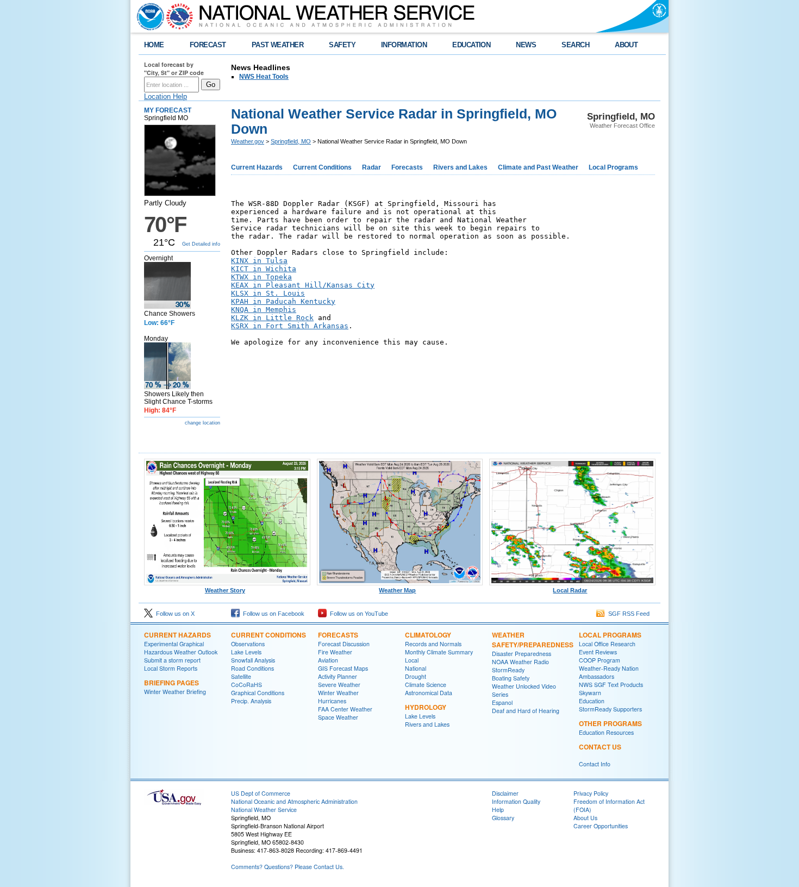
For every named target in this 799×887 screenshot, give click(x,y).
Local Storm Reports (170, 668)
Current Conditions (322, 167)
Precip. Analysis (251, 701)
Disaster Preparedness (521, 653)
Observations (248, 644)
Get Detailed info (201, 244)
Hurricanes (332, 701)
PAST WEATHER (278, 45)
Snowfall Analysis (253, 660)
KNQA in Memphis (263, 309)
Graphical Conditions (257, 693)
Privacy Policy (590, 793)
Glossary (503, 818)
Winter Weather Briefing (175, 692)
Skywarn (590, 693)
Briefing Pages (171, 683)
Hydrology (425, 707)
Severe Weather (339, 684)
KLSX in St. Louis (268, 293)
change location (202, 423)
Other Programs (610, 723)
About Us (585, 818)
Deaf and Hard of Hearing (525, 711)
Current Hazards (257, 167)
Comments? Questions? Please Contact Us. (287, 867)
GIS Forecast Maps (343, 668)
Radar (371, 167)
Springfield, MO (291, 141)
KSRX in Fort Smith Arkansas (289, 326)
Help (498, 809)
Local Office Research (607, 644)
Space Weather (338, 717)
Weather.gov (247, 141)
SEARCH (575, 45)
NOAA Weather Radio (520, 662)
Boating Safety (510, 678)
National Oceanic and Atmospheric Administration (294, 801)
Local (412, 660)
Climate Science (425, 684)
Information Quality (516, 801)
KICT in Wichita (263, 269)
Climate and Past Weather (538, 167)
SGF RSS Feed (627, 613)
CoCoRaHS (246, 684)
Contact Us (600, 747)
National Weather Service (264, 809)
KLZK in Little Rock (272, 318)
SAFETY (342, 45)
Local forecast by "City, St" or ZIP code (174, 68)
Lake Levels (246, 652)
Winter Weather (338, 693)
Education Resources (606, 732)
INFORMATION (404, 45)
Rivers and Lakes (460, 167)
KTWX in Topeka (261, 277)
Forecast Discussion (344, 644)
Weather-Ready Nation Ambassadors (609, 672)
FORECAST (208, 45)
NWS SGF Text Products (611, 684)
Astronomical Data (428, 693)
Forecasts (407, 167)
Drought (415, 676)
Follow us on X (174, 613)
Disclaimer (505, 793)
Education (591, 701)
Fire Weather (335, 652)
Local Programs (613, 167)
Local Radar (570, 590)
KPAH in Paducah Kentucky (283, 301)
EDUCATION (471, 45)
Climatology (428, 635)
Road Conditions (252, 668)
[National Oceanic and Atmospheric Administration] (148, 16)
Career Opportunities (600, 826)
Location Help (165, 96)
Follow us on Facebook (272, 613)
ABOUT (626, 45)
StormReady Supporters (610, 709)
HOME (154, 45)
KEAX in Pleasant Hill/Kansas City (302, 285)
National (415, 668)
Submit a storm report (172, 660)
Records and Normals (433, 644)
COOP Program (599, 660)
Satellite (241, 676)
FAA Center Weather (345, 709)
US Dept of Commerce (260, 793)
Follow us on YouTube (357, 613)
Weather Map (397, 590)
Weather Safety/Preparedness (532, 639)
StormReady (508, 670)
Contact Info (594, 764)
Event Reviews (598, 652)
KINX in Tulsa (259, 261)
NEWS (526, 45)
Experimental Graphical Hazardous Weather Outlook (180, 648)
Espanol (502, 702)
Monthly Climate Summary (439, 652)
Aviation (328, 660)
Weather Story (225, 590)
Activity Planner (337, 676)
